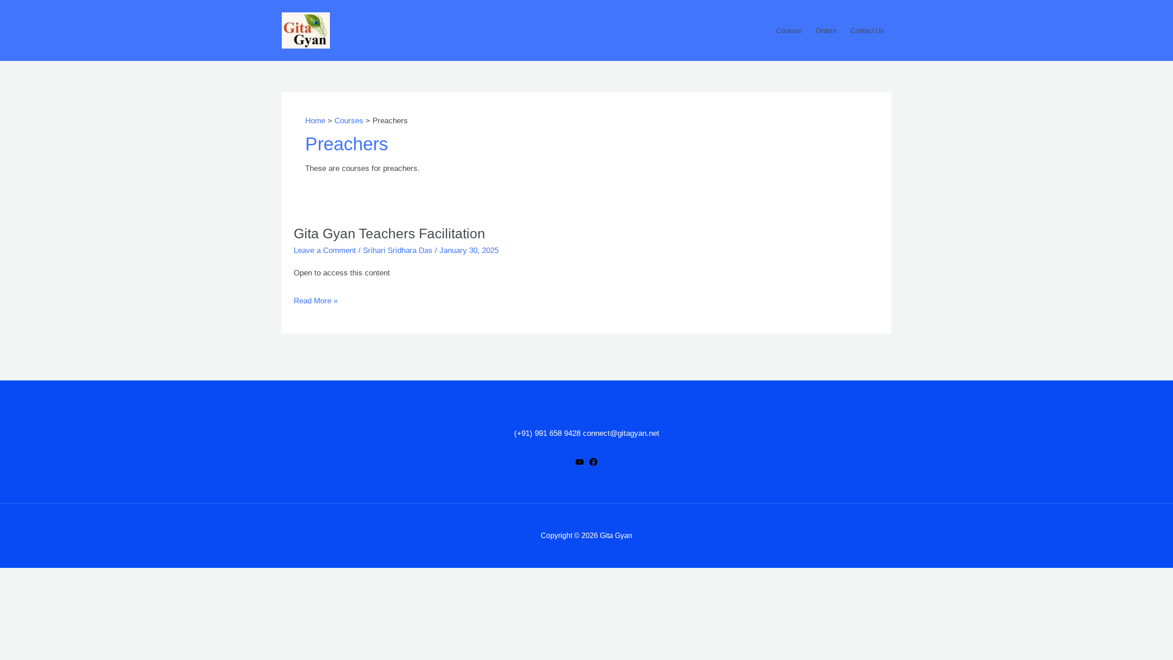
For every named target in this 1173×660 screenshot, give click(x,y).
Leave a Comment (325, 250)
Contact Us (867, 30)
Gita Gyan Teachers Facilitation (389, 233)
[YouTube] (580, 462)
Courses (789, 30)
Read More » (316, 301)
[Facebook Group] (593, 462)
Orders (826, 30)
